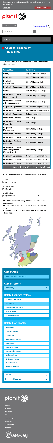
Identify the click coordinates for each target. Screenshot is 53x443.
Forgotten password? (40, 26)
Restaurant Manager (12, 359)
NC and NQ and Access (13, 300)
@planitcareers (10, 424)
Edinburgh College (33, 114)
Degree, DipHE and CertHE (14, 307)
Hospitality (7, 77)
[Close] (50, 2)
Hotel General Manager (13, 339)
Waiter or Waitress (12, 367)
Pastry (6, 91)
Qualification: (7, 193)
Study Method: (8, 187)
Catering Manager (12, 332)
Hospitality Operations (12, 87)
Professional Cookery (12, 111)
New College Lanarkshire (36, 156)
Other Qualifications (12, 315)
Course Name (8, 70)
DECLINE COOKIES (42, 8)
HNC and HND (10, 304)
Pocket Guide (8, 418)
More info (6, 8)
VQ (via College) (11, 311)
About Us (7, 405)
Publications (8, 427)
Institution (30, 70)
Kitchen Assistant (11, 355)
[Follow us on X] (49, 26)
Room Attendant (11, 363)
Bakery (6, 74)
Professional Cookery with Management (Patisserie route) (12, 149)
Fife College (31, 118)
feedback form (8, 421)
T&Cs (6, 414)
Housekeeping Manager (14, 351)
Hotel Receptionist (12, 347)
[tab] (26, 288)
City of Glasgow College (36, 74)
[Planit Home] (14, 21)
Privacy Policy (8, 411)
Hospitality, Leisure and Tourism (16, 276)
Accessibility (8, 408)
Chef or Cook (10, 335)
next (43, 167)
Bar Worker (10, 328)
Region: (5, 180)
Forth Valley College (34, 129)
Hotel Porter (10, 343)
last (48, 167)
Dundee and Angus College (37, 107)
